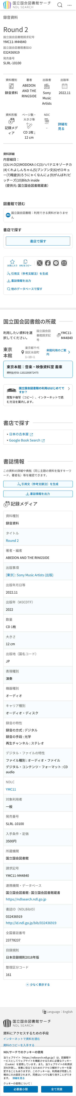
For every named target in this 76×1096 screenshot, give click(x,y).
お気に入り (12, 265)
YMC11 (11, 789)
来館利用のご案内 (56, 352)
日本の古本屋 (19, 433)
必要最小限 (21, 1089)
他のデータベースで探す (26, 289)
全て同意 (56, 1089)
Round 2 (12, 540)
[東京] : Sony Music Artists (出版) (29, 574)
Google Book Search (25, 440)
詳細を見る (63, 126)
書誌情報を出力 (21, 281)
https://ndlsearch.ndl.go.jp (26, 899)
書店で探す (38, 241)
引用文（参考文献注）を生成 (29, 273)
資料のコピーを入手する (18, 1045)
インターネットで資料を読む (21, 1039)
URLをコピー (25, 265)
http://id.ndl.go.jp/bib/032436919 (31, 922)
